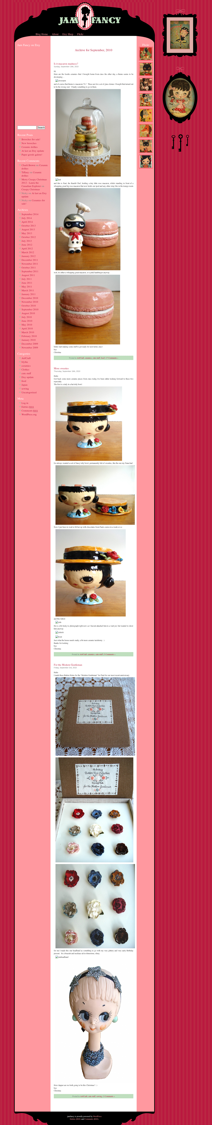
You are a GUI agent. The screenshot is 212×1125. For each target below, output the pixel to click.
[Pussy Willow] (146, 123)
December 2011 (30, 259)
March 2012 (28, 252)
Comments (30, 410)
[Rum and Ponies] (146, 92)
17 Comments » (112, 358)
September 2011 (30, 271)
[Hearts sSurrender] (146, 77)
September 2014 (30, 214)
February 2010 (29, 336)
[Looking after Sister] (146, 154)
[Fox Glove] (146, 138)
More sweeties (61, 368)
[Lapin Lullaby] (146, 61)
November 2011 (30, 263)
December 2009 (30, 343)
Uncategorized (29, 392)
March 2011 (28, 290)
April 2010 (27, 328)
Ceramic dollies (30, 147)
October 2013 (29, 225)
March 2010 (28, 332)
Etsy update (28, 377)
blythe (25, 361)
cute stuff (26, 373)
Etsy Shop (67, 34)
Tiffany (25, 172)
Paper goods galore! (32, 154)
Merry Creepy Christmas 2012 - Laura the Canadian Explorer (34, 183)
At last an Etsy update (33, 150)
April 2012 (27, 248)
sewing (25, 388)
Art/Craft (26, 358)
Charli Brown (28, 165)
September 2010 (30, 309)
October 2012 (29, 237)
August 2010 (28, 313)
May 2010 (27, 324)
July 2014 (27, 218)
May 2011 (27, 286)
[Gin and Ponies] (146, 107)
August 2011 (28, 275)
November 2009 (30, 347)
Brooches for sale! (31, 139)
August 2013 (28, 229)
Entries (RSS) (75, 1119)
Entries (28, 406)
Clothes (25, 369)
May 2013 (27, 233)
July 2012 (27, 240)
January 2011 (29, 294)
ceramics (26, 365)
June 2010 (27, 320)
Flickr (80, 34)
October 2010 (29, 305)
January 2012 (29, 256)
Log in (25, 403)
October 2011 (29, 267)
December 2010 (30, 298)
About (55, 34)
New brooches (29, 143)
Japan (24, 384)
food (24, 381)
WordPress (97, 1116)
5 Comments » (109, 654)
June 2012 (27, 244)
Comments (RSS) (92, 1119)
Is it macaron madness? (66, 63)
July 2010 (27, 317)
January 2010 (29, 339)
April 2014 (27, 221)
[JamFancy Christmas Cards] (146, 169)
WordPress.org (29, 414)
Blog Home (42, 34)
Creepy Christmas (31, 189)
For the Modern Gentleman (68, 664)
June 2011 (27, 282)
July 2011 (27, 279)
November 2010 (30, 301)
